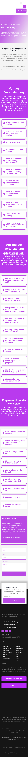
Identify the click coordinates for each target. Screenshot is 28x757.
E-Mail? (3, 554)
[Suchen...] (24, 6)
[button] (21, 3)
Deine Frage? (5, 561)
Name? (3, 546)
